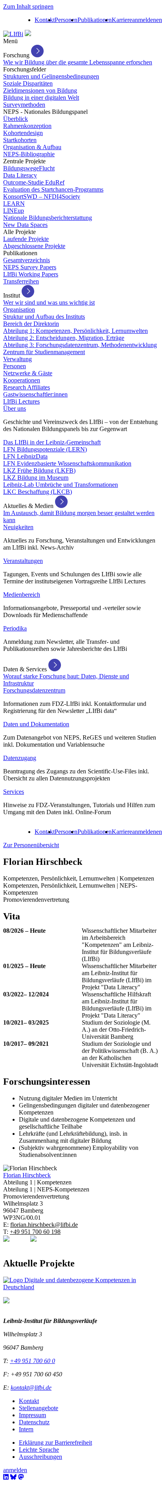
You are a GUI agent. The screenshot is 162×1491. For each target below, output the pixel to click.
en (159, 19)
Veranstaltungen (23, 560)
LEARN (14, 203)
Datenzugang (19, 758)
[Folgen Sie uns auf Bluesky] (13, 1477)
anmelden (144, 19)
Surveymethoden (24, 104)
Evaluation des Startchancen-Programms (53, 189)
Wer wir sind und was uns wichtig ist (49, 302)
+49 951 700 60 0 (32, 1361)
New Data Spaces (25, 224)
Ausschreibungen (40, 1456)
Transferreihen (21, 281)
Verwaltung (17, 359)
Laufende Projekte (26, 239)
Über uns (14, 408)
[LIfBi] (13, 34)
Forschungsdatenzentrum (34, 690)
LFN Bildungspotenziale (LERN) (45, 449)
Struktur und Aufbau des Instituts (44, 316)
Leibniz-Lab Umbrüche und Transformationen (60, 484)
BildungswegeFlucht (29, 168)
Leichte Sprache (39, 1449)
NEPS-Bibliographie (29, 154)
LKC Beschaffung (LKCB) (37, 491)
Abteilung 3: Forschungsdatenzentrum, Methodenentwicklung (80, 345)
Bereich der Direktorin (31, 323)
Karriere (122, 19)
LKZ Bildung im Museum (35, 477)
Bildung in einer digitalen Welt (41, 97)
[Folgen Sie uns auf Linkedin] (6, 1477)
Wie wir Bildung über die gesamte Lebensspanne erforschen (77, 62)
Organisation (19, 309)
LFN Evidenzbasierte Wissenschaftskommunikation (67, 463)
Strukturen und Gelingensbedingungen (51, 76)
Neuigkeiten (18, 527)
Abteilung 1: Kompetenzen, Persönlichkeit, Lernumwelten (75, 330)
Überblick (15, 118)
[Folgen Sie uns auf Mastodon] (21, 1477)
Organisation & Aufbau (32, 147)
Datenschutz (34, 1422)
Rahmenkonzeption (27, 125)
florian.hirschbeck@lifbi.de (44, 1224)
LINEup (13, 210)
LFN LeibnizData (25, 456)
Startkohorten (20, 140)
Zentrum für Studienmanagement (44, 352)
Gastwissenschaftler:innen (35, 394)
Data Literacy (20, 175)
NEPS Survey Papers (29, 267)
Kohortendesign (23, 133)
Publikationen (94, 19)
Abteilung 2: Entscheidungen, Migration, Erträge (63, 337)
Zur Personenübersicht (31, 845)
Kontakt (45, 19)
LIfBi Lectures (21, 401)
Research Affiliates (26, 387)
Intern (26, 1429)
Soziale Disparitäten (28, 83)
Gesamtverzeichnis (26, 260)
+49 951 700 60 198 (35, 1231)
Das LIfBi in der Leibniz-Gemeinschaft (52, 442)
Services (13, 791)
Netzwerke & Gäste (27, 373)
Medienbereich (21, 594)
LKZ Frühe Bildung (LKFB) (39, 470)
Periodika (15, 628)
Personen (66, 19)
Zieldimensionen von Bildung (40, 90)
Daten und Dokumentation (36, 724)
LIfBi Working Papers (30, 274)
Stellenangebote (38, 1408)
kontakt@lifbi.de (31, 1387)
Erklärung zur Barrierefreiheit (55, 1442)
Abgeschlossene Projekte (34, 246)
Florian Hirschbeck (27, 1175)
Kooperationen (21, 380)
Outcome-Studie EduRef (33, 182)
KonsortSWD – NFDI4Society (41, 196)
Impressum (32, 1415)
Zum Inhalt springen (28, 6)
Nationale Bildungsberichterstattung (47, 217)
